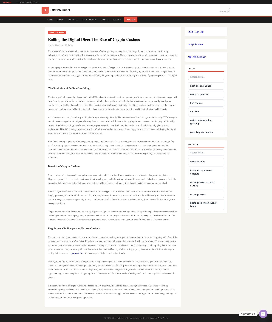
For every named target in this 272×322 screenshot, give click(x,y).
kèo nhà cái (196, 103)
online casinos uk (199, 94)
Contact (130, 19)
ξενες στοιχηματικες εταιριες (201, 172)
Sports (105, 19)
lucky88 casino (195, 44)
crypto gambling (76, 253)
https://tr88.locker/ (197, 56)
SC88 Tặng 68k (196, 31)
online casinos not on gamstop (201, 122)
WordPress (163, 318)
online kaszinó (197, 161)
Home (50, 19)
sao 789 (194, 111)
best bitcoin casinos (200, 85)
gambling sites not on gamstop (201, 134)
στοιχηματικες (198, 194)
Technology (89, 19)
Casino (117, 19)
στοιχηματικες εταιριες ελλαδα (202, 184)
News (60, 19)
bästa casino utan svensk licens (203, 204)
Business (73, 19)
